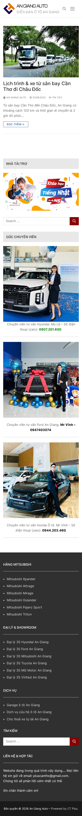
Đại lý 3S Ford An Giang (25, 656)
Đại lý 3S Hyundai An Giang (28, 649)
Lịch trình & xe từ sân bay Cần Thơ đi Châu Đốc (37, 93)
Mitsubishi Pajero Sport (24, 614)
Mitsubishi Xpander (21, 586)
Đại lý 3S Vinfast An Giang (27, 684)
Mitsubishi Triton (19, 621)
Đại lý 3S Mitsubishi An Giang (29, 663)
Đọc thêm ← (16, 131)
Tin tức (56, 104)
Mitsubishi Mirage (20, 600)
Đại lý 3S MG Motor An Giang (29, 677)
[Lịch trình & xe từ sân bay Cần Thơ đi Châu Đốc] (41, 59)
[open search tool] (64, 12)
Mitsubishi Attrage (20, 593)
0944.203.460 (54, 537)
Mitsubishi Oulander (21, 607)
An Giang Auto (30, 9)
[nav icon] (72, 12)
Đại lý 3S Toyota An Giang (27, 670)
